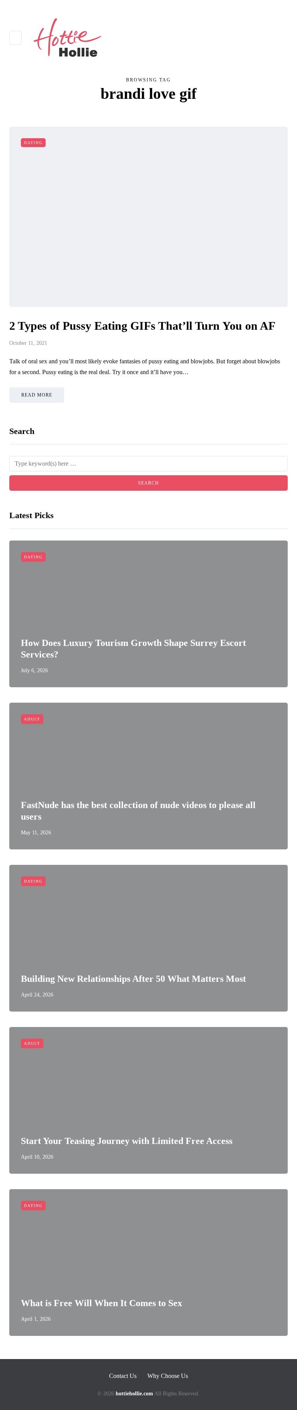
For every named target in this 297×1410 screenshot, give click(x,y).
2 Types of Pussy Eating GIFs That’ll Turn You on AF (142, 325)
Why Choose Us (167, 1376)
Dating (33, 143)
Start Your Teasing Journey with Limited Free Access (126, 1141)
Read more (36, 395)
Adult (32, 719)
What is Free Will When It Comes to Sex (101, 1303)
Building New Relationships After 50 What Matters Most (133, 979)
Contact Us (123, 1376)
